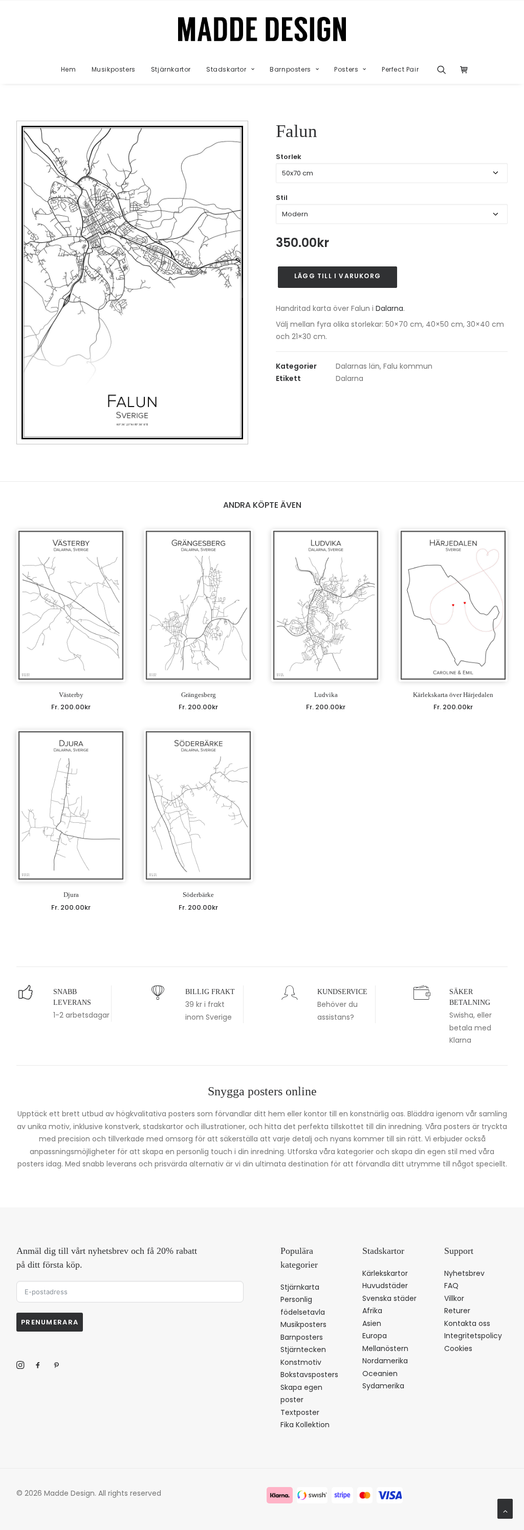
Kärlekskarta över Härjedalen (453, 695)
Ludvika (326, 695)
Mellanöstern (385, 1348)
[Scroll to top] (505, 1508)
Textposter (299, 1412)
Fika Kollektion (305, 1425)
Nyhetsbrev (464, 1273)
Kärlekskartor (385, 1273)
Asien (371, 1323)
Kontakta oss (467, 1323)
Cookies (458, 1348)
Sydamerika (383, 1386)
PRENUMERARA (49, 1322)
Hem (68, 69)
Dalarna (389, 308)
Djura (71, 894)
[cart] (461, 69)
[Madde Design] (262, 29)
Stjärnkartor (171, 69)
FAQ (451, 1285)
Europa (374, 1336)
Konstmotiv (300, 1362)
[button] (445, 69)
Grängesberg (198, 695)
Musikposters (114, 69)
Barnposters (290, 69)
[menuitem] (68, 69)
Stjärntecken (303, 1349)
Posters (346, 69)
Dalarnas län (358, 366)
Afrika (372, 1311)
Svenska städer (389, 1298)
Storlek (288, 157)
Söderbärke (198, 894)
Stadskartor (226, 69)
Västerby (71, 695)
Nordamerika (385, 1361)
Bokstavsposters (309, 1374)
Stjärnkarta (299, 1287)
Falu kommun (407, 366)
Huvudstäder (385, 1285)
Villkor (454, 1298)
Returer (457, 1311)
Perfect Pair (400, 69)
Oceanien (380, 1373)
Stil (282, 197)
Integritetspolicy (473, 1336)
